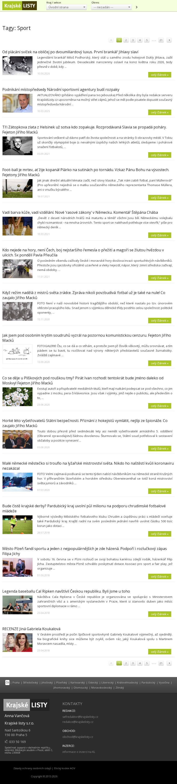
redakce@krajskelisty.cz (77, 722)
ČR (7, 682)
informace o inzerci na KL (78, 752)
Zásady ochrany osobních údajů (32, 768)
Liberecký (107, 682)
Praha (16, 682)
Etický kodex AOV (64, 768)
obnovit (136, 7)
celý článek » (159, 75)
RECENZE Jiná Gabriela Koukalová (31, 628)
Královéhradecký (127, 682)
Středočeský (30, 682)
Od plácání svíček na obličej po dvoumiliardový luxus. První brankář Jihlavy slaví (70, 51)
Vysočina (164, 682)
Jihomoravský (61, 687)
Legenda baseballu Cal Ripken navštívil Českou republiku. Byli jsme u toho (66, 591)
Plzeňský (61, 682)
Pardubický (148, 682)
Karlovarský (78, 682)
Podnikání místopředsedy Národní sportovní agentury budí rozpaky (60, 89)
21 (161, 40)
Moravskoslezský (101, 687)
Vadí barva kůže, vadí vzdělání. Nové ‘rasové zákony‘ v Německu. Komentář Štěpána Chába (80, 212)
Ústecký (93, 682)
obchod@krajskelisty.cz (77, 737)
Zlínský (119, 687)
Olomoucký (81, 687)
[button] (66, 7)
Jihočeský (47, 682)
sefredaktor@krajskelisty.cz (80, 717)
